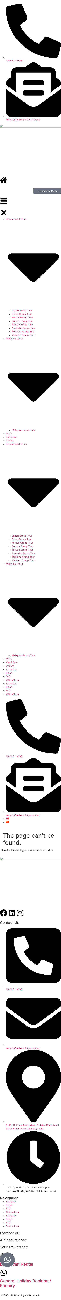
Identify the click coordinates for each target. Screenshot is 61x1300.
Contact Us (12, 1212)
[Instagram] (20, 913)
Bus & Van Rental (16, 1264)
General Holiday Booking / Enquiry (25, 1283)
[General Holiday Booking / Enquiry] (3, 1272)
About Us (11, 1201)
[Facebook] (3, 913)
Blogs (9, 1205)
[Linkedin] (12, 913)
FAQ (8, 1208)
